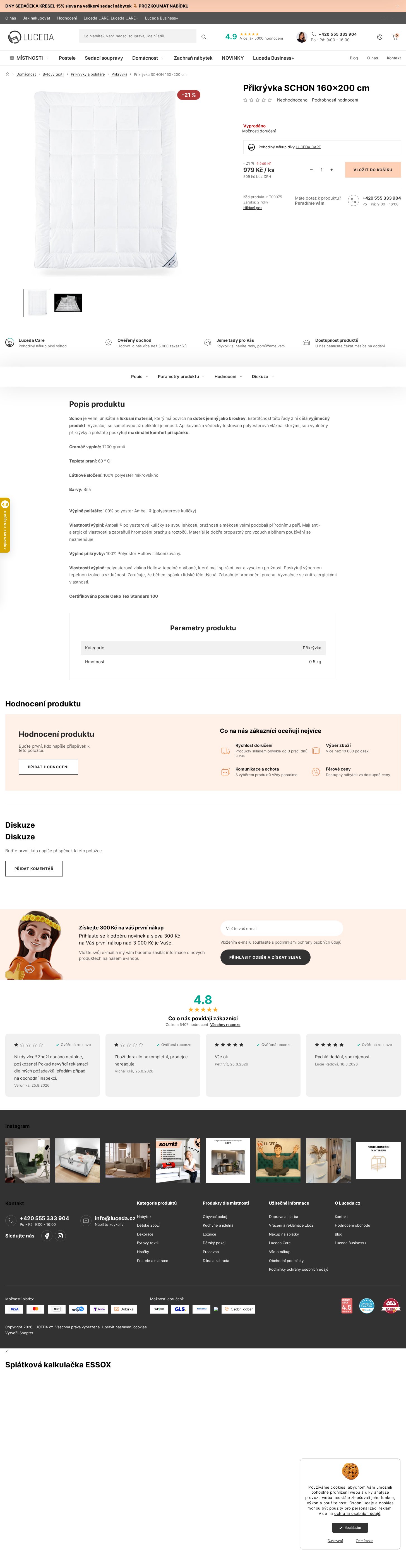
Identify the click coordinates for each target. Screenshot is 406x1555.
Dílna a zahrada (216, 1260)
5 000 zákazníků (172, 346)
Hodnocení (67, 18)
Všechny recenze (225, 1025)
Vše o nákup (279, 1252)
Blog (338, 1234)
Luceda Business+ (161, 18)
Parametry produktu (178, 376)
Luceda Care (280, 1243)
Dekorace (145, 1234)
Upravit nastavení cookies (124, 1326)
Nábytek (144, 1216)
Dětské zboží (148, 1225)
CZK (384, 18)
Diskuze (260, 376)
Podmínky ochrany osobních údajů (298, 1269)
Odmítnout (364, 1541)
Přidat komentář (34, 868)
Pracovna (211, 1252)
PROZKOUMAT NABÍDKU (164, 6)
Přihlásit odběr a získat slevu (265, 957)
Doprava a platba (283, 1216)
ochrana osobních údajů (357, 1513)
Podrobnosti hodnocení (335, 100)
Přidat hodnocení (48, 767)
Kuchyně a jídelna (218, 1225)
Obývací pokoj (215, 1216)
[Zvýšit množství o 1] (331, 169)
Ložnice (209, 1234)
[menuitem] (29, 58)
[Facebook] (46, 1235)
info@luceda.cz (115, 1218)
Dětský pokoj (214, 1243)
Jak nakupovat (36, 18)
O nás (10, 18)
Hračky (143, 1252)
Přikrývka (312, 647)
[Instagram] (60, 1235)
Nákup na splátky (284, 1234)
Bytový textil (147, 1243)
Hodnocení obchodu (352, 1225)
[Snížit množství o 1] (311, 169)
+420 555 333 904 (381, 198)
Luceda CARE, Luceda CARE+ (111, 18)
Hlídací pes (252, 208)
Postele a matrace (152, 1260)
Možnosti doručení (259, 131)
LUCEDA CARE (308, 146)
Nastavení (335, 1541)
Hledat (204, 37)
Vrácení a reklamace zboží (291, 1225)
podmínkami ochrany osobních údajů (308, 942)
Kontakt (341, 1216)
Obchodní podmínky (286, 1260)
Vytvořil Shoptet (19, 1332)
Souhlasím (353, 1527)
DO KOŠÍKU (381, 170)
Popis (136, 376)
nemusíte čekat (339, 346)
